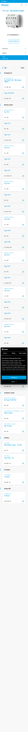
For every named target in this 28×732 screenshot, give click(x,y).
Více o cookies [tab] (22, 353)
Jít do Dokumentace (13, 35)
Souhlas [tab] (5, 353)
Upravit (13, 381)
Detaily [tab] (13, 353)
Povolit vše (14, 377)
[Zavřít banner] (25, 349)
